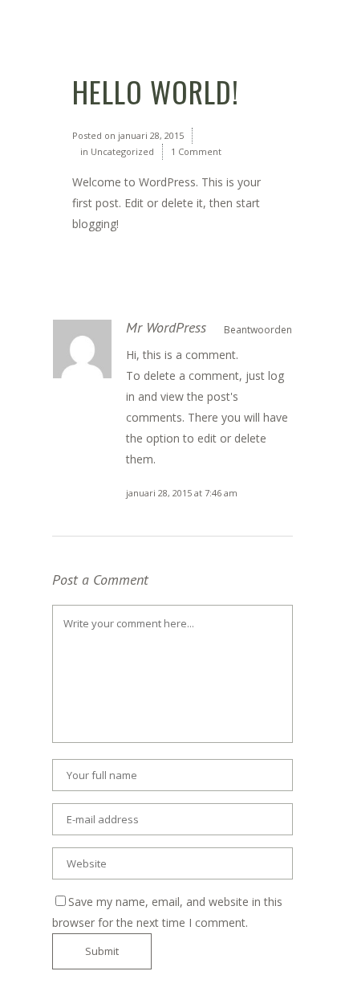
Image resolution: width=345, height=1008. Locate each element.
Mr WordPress (166, 327)
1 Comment (196, 151)
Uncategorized (122, 151)
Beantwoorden (258, 330)
